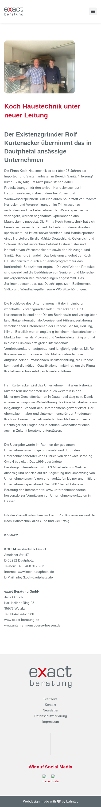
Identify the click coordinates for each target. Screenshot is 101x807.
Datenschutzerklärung (50, 716)
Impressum (50, 721)
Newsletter (50, 710)
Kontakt (50, 705)
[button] (93, 11)
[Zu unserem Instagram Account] (54, 779)
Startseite (50, 699)
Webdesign (31, 801)
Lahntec (72, 801)
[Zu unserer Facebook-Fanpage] (46, 779)
